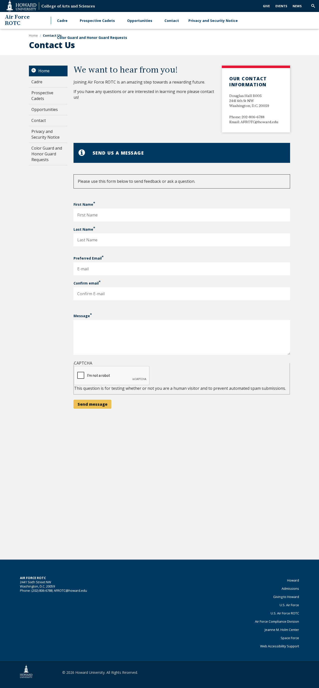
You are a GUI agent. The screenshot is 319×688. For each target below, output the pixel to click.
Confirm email (86, 283)
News (297, 6)
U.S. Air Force (289, 605)
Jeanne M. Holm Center (282, 629)
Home (44, 71)
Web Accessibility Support (279, 646)
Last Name (83, 229)
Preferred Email (88, 258)
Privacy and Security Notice (213, 20)
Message (82, 315)
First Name (83, 204)
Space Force (290, 638)
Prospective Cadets (97, 20)
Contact (171, 20)
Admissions (290, 588)
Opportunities (139, 20)
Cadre (62, 20)
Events (281, 6)
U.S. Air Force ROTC (285, 613)
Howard (293, 580)
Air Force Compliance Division (277, 621)
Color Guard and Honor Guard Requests (92, 37)
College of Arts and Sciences (68, 6)
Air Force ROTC (17, 20)
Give (266, 6)
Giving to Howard (286, 596)
